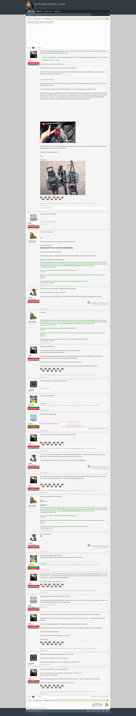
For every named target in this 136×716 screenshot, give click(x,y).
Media (40, 11)
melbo (42, 207)
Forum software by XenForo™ (36, 714)
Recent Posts (38, 14)
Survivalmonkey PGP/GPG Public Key (99, 303)
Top (104, 711)
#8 (107, 410)
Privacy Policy (107, 713)
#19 (107, 664)
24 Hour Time (38, 711)
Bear (46, 23)
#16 (107, 592)
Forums (32, 11)
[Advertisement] (68, 35)
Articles (59, 11)
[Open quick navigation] (107, 18)
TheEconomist (33, 241)
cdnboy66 (31, 389)
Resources (49, 11)
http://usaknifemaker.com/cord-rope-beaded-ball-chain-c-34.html (57, 682)
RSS (108, 711)
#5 (107, 342)
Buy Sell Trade (36, 23)
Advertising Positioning (39, 713)
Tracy (41, 430)
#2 (107, 224)
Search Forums (30, 14)
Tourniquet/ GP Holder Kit (47, 79)
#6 (107, 377)
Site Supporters (94, 83)
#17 (107, 607)
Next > (40, 47)
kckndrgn (46, 207)
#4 (107, 308)
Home (99, 711)
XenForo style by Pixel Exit (53, 714)
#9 (107, 430)
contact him (57, 292)
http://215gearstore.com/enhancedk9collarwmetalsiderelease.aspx (57, 241)
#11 (107, 472)
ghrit (41, 224)
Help (95, 711)
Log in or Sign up (92, 1)
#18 (107, 650)
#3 (107, 284)
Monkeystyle (30, 711)
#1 (107, 205)
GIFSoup (45, 501)
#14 (107, 551)
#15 (107, 570)
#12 (107, 492)
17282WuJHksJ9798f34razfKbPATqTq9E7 (37, 708)
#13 (107, 530)
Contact (90, 711)
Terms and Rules (100, 713)
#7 (107, 388)
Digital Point (47, 713)
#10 (107, 450)
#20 (107, 693)
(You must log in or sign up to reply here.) (100, 696)
